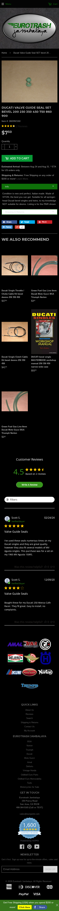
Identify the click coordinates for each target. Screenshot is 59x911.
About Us (29, 710)
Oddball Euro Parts (29, 775)
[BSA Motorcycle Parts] (31, 650)
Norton (30, 745)
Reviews (29, 714)
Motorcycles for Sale (29, 787)
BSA (29, 741)
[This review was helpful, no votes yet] (46, 567)
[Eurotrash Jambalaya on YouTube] (36, 848)
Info (29, 186)
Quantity (6, 141)
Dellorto (29, 766)
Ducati (29, 754)
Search (29, 718)
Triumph (29, 750)
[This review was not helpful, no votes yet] (51, 567)
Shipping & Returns (29, 212)
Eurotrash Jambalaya (22, 881)
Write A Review (29, 484)
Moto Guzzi (29, 758)
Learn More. (22, 178)
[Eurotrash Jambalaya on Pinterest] (29, 848)
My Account (29, 730)
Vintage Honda (29, 770)
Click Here (24, 907)
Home (4, 53)
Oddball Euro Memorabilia (29, 779)
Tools (29, 783)
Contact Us (29, 726)
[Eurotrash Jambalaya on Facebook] (22, 848)
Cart (55, 4)
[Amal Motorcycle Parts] (15, 650)
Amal (29, 762)
